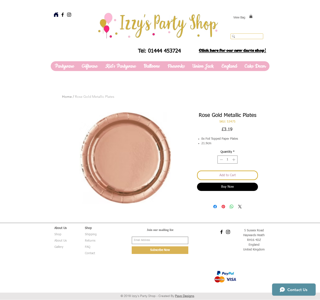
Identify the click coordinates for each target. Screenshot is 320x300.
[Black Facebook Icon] (62, 14)
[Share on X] (240, 206)
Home (67, 96)
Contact (90, 253)
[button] (251, 16)
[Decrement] (221, 159)
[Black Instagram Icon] (69, 14)
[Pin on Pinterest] (223, 206)
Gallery (58, 247)
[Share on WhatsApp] (231, 206)
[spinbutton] (227, 159)
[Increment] (234, 159)
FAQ (87, 247)
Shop (57, 234)
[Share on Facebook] (215, 206)
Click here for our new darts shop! (232, 50)
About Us (60, 240)
